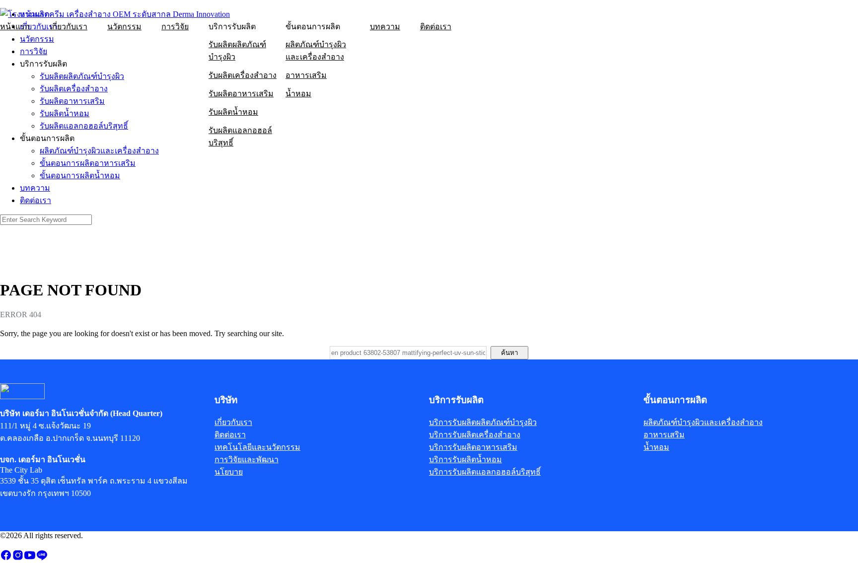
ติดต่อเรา (435, 26)
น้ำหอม (298, 93)
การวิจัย (175, 26)
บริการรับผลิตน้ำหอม (465, 459)
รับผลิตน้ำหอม (233, 112)
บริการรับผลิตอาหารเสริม (473, 447)
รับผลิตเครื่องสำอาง (243, 75)
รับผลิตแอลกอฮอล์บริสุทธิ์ (240, 136)
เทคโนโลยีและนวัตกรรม (257, 447)
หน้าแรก (15, 26)
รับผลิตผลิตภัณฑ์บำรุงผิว (237, 50)
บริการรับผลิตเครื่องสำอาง (474, 434)
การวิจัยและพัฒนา (246, 459)
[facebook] (6, 558)
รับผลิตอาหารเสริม (241, 93)
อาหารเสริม (306, 75)
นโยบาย (228, 472)
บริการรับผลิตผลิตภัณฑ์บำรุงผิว (483, 422)
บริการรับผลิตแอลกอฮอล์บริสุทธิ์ (485, 472)
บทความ (385, 26)
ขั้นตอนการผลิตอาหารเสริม (88, 163)
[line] (42, 558)
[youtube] (30, 558)
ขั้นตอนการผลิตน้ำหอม (80, 175)
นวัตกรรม (124, 26)
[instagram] (18, 558)
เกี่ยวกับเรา (68, 26)
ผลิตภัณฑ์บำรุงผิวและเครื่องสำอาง (316, 50)
